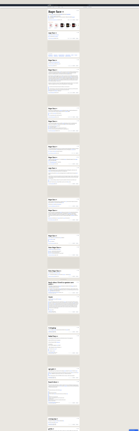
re (54, 90)
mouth (55, 237)
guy (51, 63)
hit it (68, 181)
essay (65, 301)
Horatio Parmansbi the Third (54, 19)
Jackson (73, 149)
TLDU (48, 311)
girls (57, 173)
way (50, 126)
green (49, 338)
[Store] (89, 5)
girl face (54, 62)
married (58, 274)
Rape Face (49, 92)
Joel (56, 149)
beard (51, 218)
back (53, 204)
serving (60, 286)
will (68, 72)
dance (71, 76)
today (55, 113)
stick (67, 393)
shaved (59, 218)
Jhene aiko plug (53, 243)
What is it (52, 239)
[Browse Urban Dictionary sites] (49, 5)
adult (55, 420)
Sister (50, 301)
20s (63, 420)
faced (58, 63)
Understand (59, 299)
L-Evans (51, 311)
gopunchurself (52, 183)
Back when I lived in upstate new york (52, 292)
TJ (71, 149)
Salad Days (49, 352)
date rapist (58, 249)
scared (64, 218)
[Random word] (87, 5)
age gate (49, 377)
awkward (49, 171)
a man (52, 14)
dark (53, 202)
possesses (52, 249)
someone (55, 159)
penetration (68, 14)
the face (55, 272)
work (53, 113)
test (51, 162)
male (49, 179)
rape (50, 151)
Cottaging (49, 331)
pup (55, 422)
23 (57, 422)
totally (53, 162)
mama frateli (52, 38)
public (67, 329)
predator (66, 111)
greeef (52, 331)
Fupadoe (52, 65)
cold (57, 345)
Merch (77, 38)
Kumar (50, 251)
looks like (53, 34)
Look (49, 36)
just (54, 36)
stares (55, 151)
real (73, 302)
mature (71, 370)
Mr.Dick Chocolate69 (53, 153)
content (65, 370)
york (60, 288)
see (56, 181)
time (52, 17)
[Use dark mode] (91, 5)
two (57, 124)
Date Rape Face (50, 276)
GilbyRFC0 (52, 352)
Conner (50, 241)
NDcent (58, 292)
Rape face (49, 19)
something (72, 215)
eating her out (57, 62)
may (66, 201)
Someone (49, 34)
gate (72, 372)
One (48, 249)
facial (61, 212)
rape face (49, 38)
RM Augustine (52, 92)
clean (55, 393)
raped (55, 162)
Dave (50, 113)
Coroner (73, 17)
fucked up (56, 90)
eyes (60, 237)
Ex (49, 88)
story (72, 286)
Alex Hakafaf (54, 276)
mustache (60, 110)
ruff (69, 110)
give (51, 62)
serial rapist (57, 34)
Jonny (50, 239)
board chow (49, 402)
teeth (61, 14)
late (59, 420)
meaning (52, 299)
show (54, 16)
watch (76, 370)
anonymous (54, 329)
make (63, 123)
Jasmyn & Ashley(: (53, 130)
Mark (56, 125)
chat (65, 159)
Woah (51, 309)
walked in (56, 36)
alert (57, 204)
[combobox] (70, 5)
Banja (51, 377)
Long (55, 299)
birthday (50, 373)
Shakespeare (58, 342)
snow (52, 289)
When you (49, 237)
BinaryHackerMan (53, 402)
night (53, 63)
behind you (59, 204)
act (49, 329)
